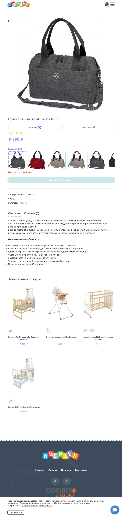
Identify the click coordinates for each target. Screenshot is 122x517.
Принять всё (16, 512)
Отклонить (36, 512)
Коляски (24, 203)
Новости (66, 470)
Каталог (40, 470)
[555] (37, 160)
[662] (76, 160)
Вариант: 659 (15, 149)
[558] (57, 160)
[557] (96, 160)
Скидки (52, 470)
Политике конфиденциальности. (36, 505)
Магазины (81, 470)
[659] (17, 160)
